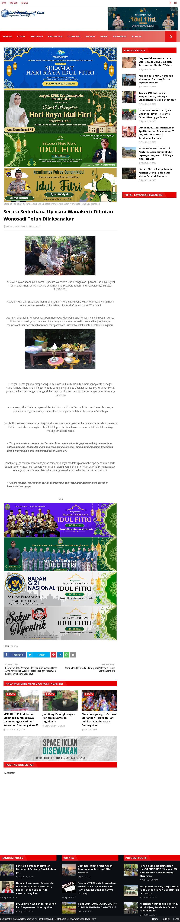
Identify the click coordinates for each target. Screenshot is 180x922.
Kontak (24, 2)
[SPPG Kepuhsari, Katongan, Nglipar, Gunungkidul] (60, 604)
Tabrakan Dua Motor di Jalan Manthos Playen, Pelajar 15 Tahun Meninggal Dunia (155, 114)
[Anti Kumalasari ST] (60, 131)
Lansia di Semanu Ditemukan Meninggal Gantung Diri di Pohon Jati (36, 869)
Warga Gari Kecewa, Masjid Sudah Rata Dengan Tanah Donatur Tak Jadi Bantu (159, 890)
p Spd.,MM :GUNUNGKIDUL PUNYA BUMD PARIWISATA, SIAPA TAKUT (97, 905)
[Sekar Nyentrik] (60, 639)
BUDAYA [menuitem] (137, 36)
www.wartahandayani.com (83, 918)
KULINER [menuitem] (90, 36)
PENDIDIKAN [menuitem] (55, 36)
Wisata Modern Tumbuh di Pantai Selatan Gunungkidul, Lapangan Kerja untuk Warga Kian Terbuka (156, 153)
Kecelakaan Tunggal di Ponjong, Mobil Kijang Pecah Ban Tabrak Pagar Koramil (159, 907)
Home (3, 2)
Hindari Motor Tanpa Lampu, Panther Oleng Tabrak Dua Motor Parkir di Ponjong (156, 173)
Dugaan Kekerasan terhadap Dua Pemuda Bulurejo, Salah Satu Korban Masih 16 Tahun (155, 62)
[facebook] (170, 3)
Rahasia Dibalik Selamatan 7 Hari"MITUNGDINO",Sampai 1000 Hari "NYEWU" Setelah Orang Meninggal (158, 871)
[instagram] (174, 3)
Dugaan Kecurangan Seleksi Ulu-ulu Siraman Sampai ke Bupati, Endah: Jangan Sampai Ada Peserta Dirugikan (35, 888)
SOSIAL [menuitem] (21, 36)
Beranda (8, 203)
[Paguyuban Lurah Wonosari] (60, 535)
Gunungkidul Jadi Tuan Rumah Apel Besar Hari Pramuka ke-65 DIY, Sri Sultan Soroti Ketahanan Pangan (156, 133)
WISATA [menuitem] (7, 36)
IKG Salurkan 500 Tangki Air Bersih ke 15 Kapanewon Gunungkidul (36, 905)
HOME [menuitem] (103, 36)
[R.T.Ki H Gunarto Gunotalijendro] (60, 166)
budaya (17, 203)
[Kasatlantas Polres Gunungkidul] (60, 200)
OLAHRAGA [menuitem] (74, 36)
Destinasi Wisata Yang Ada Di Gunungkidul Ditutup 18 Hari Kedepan (95, 869)
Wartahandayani (26, 918)
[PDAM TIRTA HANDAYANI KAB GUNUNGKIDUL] (60, 88)
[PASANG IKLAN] (60, 760)
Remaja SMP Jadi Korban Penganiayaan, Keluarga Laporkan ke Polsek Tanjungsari (157, 96)
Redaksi (13, 2)
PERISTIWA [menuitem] (37, 36)
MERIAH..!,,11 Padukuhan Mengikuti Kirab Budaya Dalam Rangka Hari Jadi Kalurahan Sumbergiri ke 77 (21, 719)
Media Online (12, 226)
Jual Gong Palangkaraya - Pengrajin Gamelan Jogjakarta (59, 717)
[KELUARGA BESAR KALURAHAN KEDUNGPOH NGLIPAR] (60, 570)
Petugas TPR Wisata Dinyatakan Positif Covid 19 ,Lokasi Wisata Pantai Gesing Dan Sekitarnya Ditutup (97, 888)
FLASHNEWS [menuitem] (120, 36)
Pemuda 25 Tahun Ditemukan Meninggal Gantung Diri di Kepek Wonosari (156, 79)
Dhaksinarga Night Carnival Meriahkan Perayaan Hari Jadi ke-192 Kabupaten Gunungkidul (99, 719)
